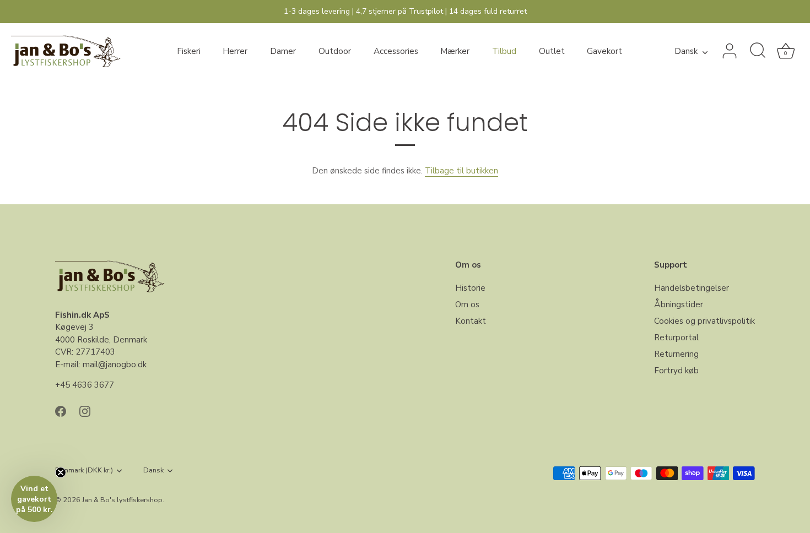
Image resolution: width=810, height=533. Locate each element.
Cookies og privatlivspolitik (704, 321)
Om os (467, 304)
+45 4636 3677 (84, 384)
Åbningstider (678, 304)
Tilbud (504, 51)
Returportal (676, 337)
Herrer (235, 51)
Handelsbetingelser (691, 287)
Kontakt (470, 321)
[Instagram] (84, 410)
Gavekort (604, 51)
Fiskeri (189, 51)
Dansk (686, 51)
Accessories (396, 51)
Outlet (552, 51)
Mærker (454, 51)
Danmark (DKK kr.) (84, 470)
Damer (283, 51)
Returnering (676, 354)
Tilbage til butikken (461, 170)
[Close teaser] (60, 472)
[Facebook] (60, 410)
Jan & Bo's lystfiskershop (122, 500)
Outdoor (334, 51)
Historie (470, 287)
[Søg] (758, 51)
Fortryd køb (676, 370)
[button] (34, 499)
